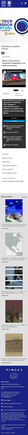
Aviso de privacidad (8, 406)
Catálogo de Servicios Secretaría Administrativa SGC (12, 387)
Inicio (3, 56)
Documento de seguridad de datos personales (14, 410)
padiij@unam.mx (9, 429)
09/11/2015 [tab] (14, 118)
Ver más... (24, 197)
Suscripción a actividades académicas (12, 403)
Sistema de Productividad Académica (10, 384)
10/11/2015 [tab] (14, 121)
